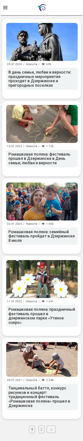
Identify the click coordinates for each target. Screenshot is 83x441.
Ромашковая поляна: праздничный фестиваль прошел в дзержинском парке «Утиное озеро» (41, 316)
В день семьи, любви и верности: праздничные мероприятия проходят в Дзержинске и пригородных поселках (39, 79)
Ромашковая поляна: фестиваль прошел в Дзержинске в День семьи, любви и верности (39, 158)
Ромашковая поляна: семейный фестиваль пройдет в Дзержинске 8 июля (41, 236)
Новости (31, 64)
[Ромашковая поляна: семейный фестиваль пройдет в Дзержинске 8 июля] (42, 201)
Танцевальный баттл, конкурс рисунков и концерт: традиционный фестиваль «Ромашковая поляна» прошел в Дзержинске (39, 397)
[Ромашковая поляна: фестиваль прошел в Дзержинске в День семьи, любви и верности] (42, 124)
